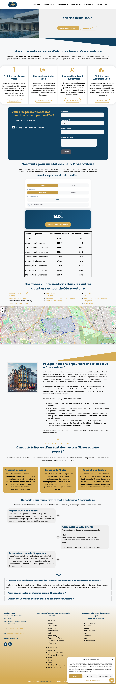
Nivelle (86, 633)
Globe (86, 296)
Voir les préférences (105, 676)
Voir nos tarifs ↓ (89, 28)
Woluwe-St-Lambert (56, 640)
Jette (50, 633)
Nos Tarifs (63, 4)
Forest (50, 662)
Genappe (87, 626)
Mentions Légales (46, 681)
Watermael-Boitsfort (56, 655)
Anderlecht (52, 626)
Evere (50, 660)
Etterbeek (52, 628)
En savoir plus (14, 101)
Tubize (85, 638)
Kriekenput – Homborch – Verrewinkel (60, 298)
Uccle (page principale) (18, 293)
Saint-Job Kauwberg (54, 301)
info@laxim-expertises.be (30, 127)
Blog (99, 4)
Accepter (76, 676)
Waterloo (87, 636)
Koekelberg (52, 635)
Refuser (90, 676)
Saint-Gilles (52, 650)
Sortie (73, 185)
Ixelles (50, 657)
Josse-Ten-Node (54, 667)
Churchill (87, 293)
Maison (73, 192)
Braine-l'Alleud (89, 641)
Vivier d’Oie (88, 303)
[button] (112, 659)
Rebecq (86, 628)
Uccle (50, 623)
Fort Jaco (49, 296)
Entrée (43, 185)
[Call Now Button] (111, 680)
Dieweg (12, 296)
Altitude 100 (50, 293)
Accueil (37, 4)
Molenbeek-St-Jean (55, 653)
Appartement (43, 192)
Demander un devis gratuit (58, 224)
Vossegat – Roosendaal (18, 303)
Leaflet (104, 343)
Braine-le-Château (91, 631)
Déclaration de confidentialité (91, 680)
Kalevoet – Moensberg (18, 298)
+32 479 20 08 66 (26, 120)
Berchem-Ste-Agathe (56, 665)
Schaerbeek (53, 631)
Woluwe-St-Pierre (55, 638)
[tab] (58, 584)
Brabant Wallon (89, 623)
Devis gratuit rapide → (68, 28)
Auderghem (52, 648)
